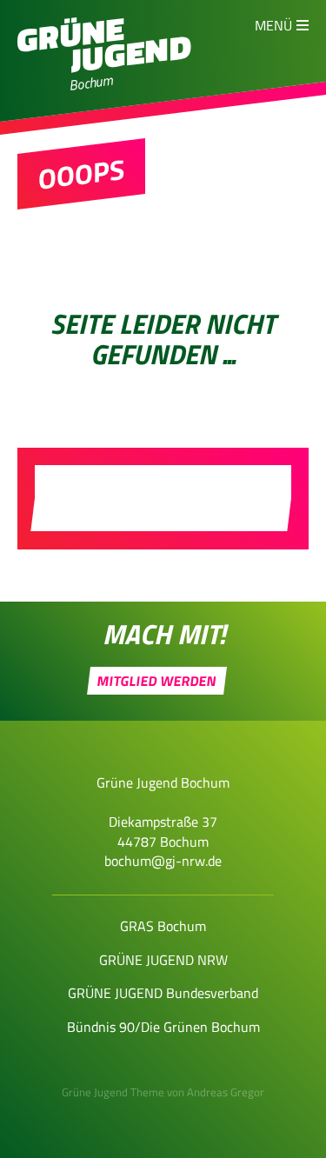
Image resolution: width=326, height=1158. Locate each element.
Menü (273, 25)
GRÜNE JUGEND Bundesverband (163, 992)
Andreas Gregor (225, 1092)
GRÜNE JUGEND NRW (163, 959)
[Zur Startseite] (104, 67)
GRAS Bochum (163, 925)
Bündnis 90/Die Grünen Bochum (163, 1026)
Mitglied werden (157, 680)
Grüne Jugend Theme (113, 1092)
